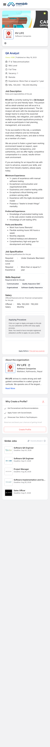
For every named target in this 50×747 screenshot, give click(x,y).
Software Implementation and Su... (29, 480)
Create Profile (25, 429)
